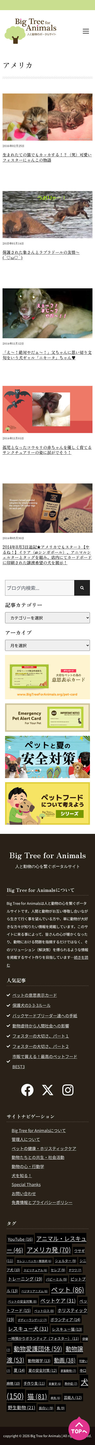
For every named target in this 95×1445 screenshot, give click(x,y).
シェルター (65, 1260)
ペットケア (58, 1300)
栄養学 (55, 1383)
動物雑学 (39, 1360)
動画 (64, 1360)
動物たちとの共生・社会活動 (38, 1157)
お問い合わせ (24, 1193)
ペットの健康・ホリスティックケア (44, 1148)
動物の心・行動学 (28, 1166)
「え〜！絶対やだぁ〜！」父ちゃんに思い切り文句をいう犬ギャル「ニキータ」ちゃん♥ (47, 355)
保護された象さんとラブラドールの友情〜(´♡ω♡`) (41, 254)
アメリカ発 (49, 1249)
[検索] (82, 588)
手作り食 (34, 1383)
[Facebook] (27, 1090)
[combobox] (39, 588)
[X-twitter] (47, 1090)
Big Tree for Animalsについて (39, 1130)
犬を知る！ (22, 1175)
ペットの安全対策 (22, 1301)
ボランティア (65, 1319)
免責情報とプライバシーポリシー (42, 1202)
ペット (67, 1289)
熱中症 (71, 1383)
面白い (46, 1407)
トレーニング (25, 1278)
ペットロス (44, 1310)
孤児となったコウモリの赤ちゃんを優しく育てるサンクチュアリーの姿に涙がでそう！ (47, 450)
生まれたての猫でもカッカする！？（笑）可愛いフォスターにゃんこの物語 (47, 157)
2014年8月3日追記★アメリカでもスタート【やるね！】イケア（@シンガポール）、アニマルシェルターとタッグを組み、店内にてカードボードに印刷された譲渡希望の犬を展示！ (47, 555)
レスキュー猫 (67, 1329)
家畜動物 (68, 1370)
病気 (55, 1398)
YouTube (20, 1239)
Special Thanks (26, 1184)
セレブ (58, 1269)
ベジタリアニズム (34, 1291)
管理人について (26, 1139)
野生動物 (21, 1407)
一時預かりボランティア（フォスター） (43, 1338)
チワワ (75, 1270)
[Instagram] (68, 1090)
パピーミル (56, 1279)
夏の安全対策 (42, 1370)
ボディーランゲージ (32, 1320)
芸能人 (73, 1397)
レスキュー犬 (28, 1328)
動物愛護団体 (38, 1348)
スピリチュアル (35, 1270)
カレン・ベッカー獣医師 (34, 1261)
